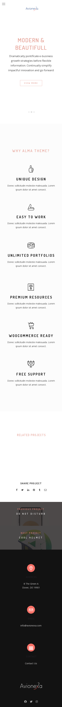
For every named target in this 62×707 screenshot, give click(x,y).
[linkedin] (28, 490)
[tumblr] (39, 490)
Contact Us (31, 663)
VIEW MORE (31, 83)
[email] (45, 490)
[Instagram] (37, 702)
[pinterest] (34, 490)
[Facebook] (25, 702)
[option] (31, 100)
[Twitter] (31, 702)
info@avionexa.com (31, 625)
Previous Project (31, 509)
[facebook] (17, 490)
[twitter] (22, 490)
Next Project (31, 533)
